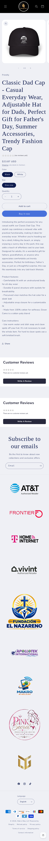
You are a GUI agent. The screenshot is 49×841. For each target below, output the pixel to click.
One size (9, 185)
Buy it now (24, 213)
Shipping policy (33, 829)
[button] (5, 6)
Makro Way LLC (23, 821)
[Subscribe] (40, 466)
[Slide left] (19, 68)
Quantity (5, 191)
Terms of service (18, 829)
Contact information (25, 833)
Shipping (5, 165)
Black (7, 174)
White (20, 174)
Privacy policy (35, 824)
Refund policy (22, 824)
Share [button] (7, 343)
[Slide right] (30, 68)
